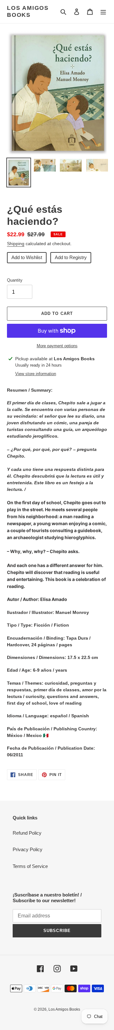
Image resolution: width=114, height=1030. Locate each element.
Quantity (14, 280)
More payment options (57, 345)
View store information (35, 373)
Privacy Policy (27, 849)
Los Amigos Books (28, 11)
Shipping (15, 243)
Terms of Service (30, 866)
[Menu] (103, 11)
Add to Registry (71, 257)
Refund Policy (27, 833)
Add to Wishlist (26, 257)
